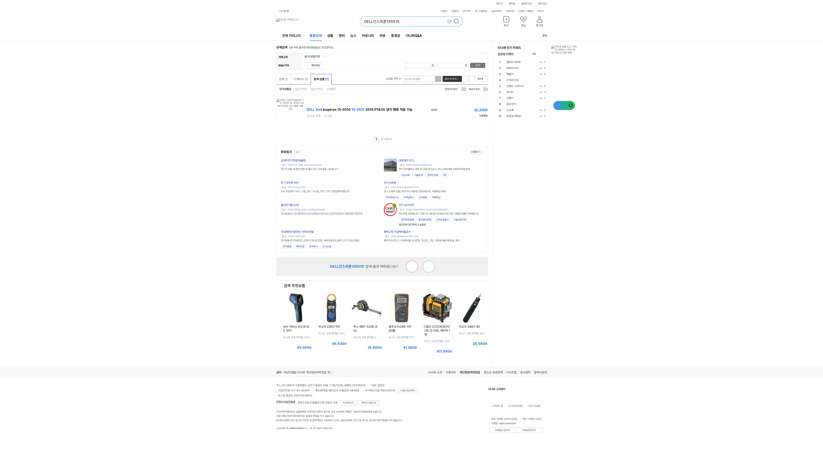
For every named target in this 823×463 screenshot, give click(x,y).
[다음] (545, 54)
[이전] (540, 54)
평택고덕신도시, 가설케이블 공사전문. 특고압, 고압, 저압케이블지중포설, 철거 (422, 240)
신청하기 (475, 151)
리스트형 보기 (466, 79)
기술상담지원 (460, 219)
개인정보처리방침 (470, 372)
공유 (544, 35)
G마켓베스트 (392, 197)
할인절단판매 (424, 219)
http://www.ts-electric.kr (419, 165)
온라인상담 (432, 175)
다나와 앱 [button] (284, 11)
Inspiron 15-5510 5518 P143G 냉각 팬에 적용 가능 (360, 110)
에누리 (499, 3)
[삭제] (449, 21)
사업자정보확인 (407, 390)
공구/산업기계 (312, 56)
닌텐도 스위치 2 (515, 86)
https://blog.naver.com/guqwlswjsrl (306, 209)
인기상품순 (285, 89)
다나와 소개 (435, 372)
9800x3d (512, 68)
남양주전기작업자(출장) (293, 160)
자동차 (444, 11)
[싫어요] (412, 266)
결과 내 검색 (451, 78)
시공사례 (405, 175)
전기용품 (287, 246)
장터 (342, 36)
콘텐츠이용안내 (368, 402)
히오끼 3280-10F (329, 326)
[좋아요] (429, 266)
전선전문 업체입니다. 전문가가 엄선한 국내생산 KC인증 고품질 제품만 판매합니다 (439, 213)
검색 (478, 65)
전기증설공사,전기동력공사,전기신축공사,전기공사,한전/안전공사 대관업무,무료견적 (322, 213)
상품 (330, 36)
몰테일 (512, 3)
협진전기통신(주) (290, 205)
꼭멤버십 (436, 197)
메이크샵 (542, 3)
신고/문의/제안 (515, 405)
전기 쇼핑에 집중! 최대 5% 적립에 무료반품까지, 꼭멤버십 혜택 (415, 191)
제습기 (510, 74)
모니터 (510, 92)
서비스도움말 (534, 405)
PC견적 (467, 11)
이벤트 (521, 11)
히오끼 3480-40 (469, 326)
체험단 (530, 11)
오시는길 (327, 246)
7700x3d (512, 80)
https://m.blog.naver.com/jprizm (305, 165)
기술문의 (418, 175)
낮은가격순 (301, 89)
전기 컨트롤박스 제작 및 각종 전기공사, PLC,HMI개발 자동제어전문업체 (434, 169)
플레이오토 (526, 3)
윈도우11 (511, 104)
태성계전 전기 (406, 160)
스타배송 (423, 197)
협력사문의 (540, 372)
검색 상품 (321, 79)
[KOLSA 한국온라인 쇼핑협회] (284, 438)
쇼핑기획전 (496, 11)
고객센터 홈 (497, 405)
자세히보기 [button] (348, 402)
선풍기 (510, 98)
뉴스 (353, 36)
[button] (506, 22)
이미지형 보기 (472, 79)
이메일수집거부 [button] (502, 430)
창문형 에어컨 (513, 116)
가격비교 (300, 79)
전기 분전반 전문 (290, 182)
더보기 (541, 11)
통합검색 (316, 36)
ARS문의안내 (529, 430)
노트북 (510, 110)
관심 (330, 115)
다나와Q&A (414, 36)
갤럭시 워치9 (513, 62)
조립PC (455, 11)
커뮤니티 (510, 11)
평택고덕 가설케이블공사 (397, 231)
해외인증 (300, 246)
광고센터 (525, 372)
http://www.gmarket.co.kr (405, 187)
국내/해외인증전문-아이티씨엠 (297, 231)
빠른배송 (315, 65)
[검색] (458, 21)
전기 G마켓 (390, 182)
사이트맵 (511, 372)
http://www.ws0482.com (404, 236)
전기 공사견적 (406, 205)
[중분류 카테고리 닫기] (321, 56)
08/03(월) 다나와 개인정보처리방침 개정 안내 (311, 372)
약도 (445, 175)
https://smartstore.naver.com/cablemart (427, 209)
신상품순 (331, 89)
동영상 (395, 36)
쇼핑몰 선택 (392, 78)
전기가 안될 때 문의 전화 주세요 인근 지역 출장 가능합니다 (309, 169)
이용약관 (451, 372)
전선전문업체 (407, 219)
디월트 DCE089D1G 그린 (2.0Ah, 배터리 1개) (437, 330)
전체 (283, 79)
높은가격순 (317, 89)
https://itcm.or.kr (297, 236)
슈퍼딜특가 (408, 197)
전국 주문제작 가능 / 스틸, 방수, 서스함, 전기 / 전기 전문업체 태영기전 (315, 191)
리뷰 (383, 36)
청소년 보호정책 (493, 372)
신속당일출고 (442, 219)
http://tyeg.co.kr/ (297, 187)
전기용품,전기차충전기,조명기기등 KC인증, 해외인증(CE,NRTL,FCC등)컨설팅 (320, 240)
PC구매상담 (481, 11)
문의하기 (313, 246)
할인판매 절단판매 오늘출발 (412, 224)
